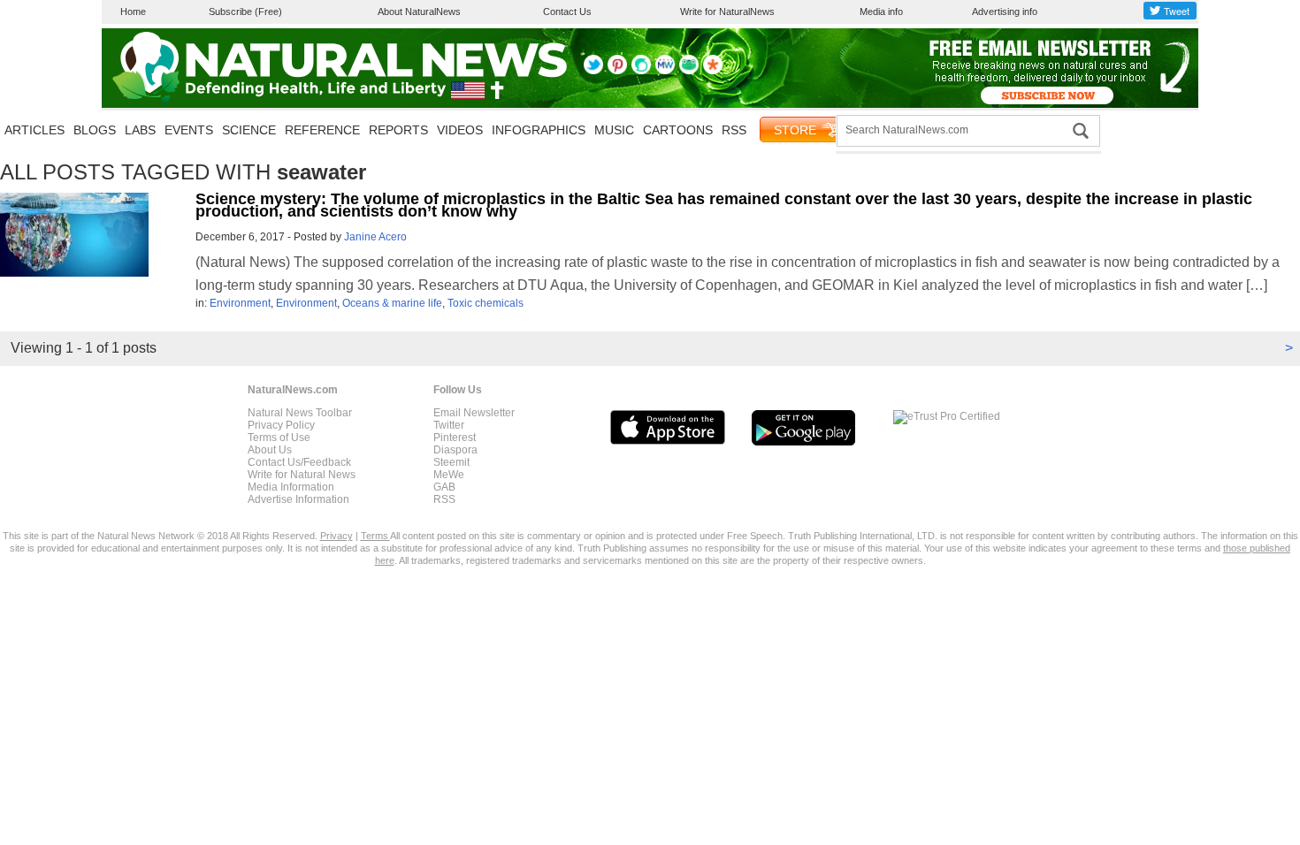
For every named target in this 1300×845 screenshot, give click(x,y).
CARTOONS (678, 130)
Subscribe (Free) (245, 11)
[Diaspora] (713, 71)
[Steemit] (641, 71)
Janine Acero (375, 237)
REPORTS (398, 130)
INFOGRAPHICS (538, 130)
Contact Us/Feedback (299, 462)
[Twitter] (593, 71)
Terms (375, 535)
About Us (270, 450)
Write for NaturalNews (727, 11)
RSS (734, 130)
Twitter (448, 425)
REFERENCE (322, 130)
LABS (140, 130)
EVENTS (188, 130)
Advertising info (1004, 11)
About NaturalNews (419, 11)
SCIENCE (249, 130)
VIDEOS (460, 130)
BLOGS (94, 130)
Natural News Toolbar (300, 413)
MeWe (448, 474)
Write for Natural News (302, 474)
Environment (240, 303)
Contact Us (567, 11)
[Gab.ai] (689, 71)
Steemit (451, 462)
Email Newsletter (474, 413)
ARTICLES (34, 130)
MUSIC (614, 130)
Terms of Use (279, 437)
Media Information (291, 487)
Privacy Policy (281, 425)
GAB (444, 487)
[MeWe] (665, 71)
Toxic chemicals (485, 303)
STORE (795, 130)
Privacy (336, 535)
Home (133, 11)
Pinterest (454, 437)
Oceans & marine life (392, 303)
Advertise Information (298, 499)
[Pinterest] (617, 71)
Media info (881, 11)
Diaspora (455, 450)
